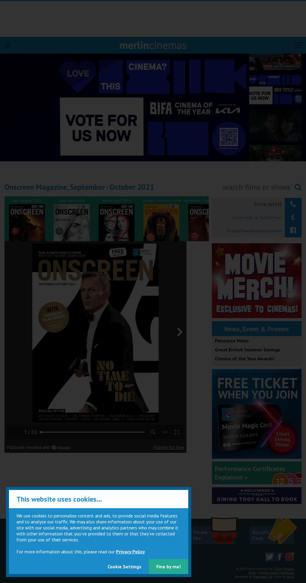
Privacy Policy (130, 552)
